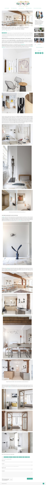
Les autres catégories (38, 8)
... (41, 24)
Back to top (43, 483)
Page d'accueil (4, 467)
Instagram (38, 53)
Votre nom (3, 460)
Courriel (3, 463)
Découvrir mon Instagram (39, 47)
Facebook (36, 53)
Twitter (42, 53)
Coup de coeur (14, 8)
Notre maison (22, 8)
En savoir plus (40, 25)
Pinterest (40, 53)
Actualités (7, 8)
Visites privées (29, 8)
